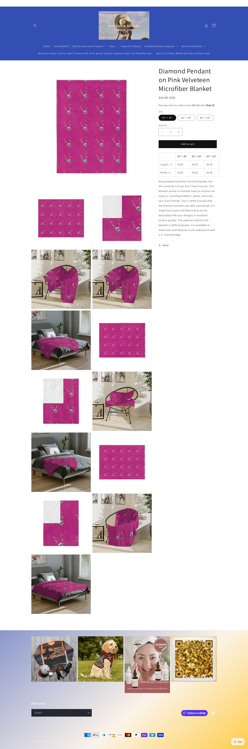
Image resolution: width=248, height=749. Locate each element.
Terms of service (117, 741)
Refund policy (85, 741)
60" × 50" (186, 117)
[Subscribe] (88, 713)
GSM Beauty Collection (48, 741)
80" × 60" (205, 117)
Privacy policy (100, 741)
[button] (35, 25)
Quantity (163, 125)
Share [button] (165, 245)
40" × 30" (167, 117)
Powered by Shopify (67, 741)
